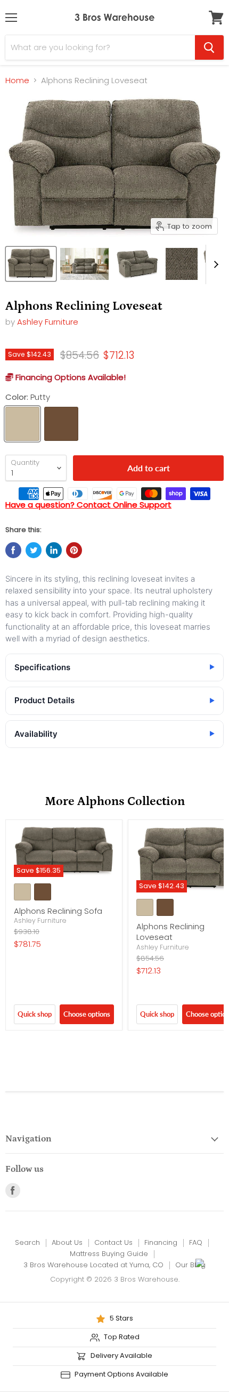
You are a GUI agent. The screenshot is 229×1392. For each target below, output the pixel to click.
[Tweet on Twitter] (34, 550)
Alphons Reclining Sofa (58, 910)
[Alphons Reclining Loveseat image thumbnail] (31, 264)
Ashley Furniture (47, 321)
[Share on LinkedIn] (54, 550)
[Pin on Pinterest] (74, 550)
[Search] (209, 47)
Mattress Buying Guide (109, 1254)
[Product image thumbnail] (84, 264)
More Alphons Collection (115, 801)
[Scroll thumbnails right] (214, 264)
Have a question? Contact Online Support (88, 504)
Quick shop (35, 1014)
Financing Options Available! (69, 377)
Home (17, 80)
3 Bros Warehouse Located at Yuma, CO (93, 1265)
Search (27, 1242)
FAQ (195, 1242)
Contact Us (113, 1242)
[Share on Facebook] (13, 550)
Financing (160, 1242)
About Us (67, 1242)
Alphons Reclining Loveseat (170, 932)
